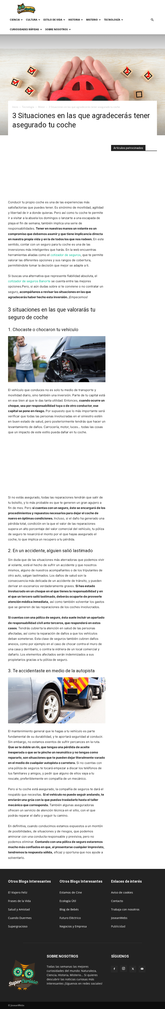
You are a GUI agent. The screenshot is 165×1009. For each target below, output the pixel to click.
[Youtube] (142, 969)
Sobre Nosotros (56, 29)
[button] (152, 20)
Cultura (31, 19)
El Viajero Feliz (17, 892)
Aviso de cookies (122, 892)
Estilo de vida (52, 19)
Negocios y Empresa (73, 926)
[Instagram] (123, 968)
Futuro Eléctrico (70, 918)
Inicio (15, 107)
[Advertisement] (110, 9)
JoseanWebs (119, 918)
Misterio (92, 19)
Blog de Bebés (69, 909)
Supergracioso (17, 926)
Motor (41, 107)
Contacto (117, 901)
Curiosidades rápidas (24, 29)
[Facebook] (114, 969)
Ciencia (15, 19)
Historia (74, 19)
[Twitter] (133, 969)
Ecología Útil (68, 901)
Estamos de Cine (71, 892)
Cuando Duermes (20, 918)
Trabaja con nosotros (125, 909)
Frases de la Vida (19, 901)
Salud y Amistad (19, 909)
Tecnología (112, 19)
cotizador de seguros (66, 255)
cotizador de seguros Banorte (29, 281)
